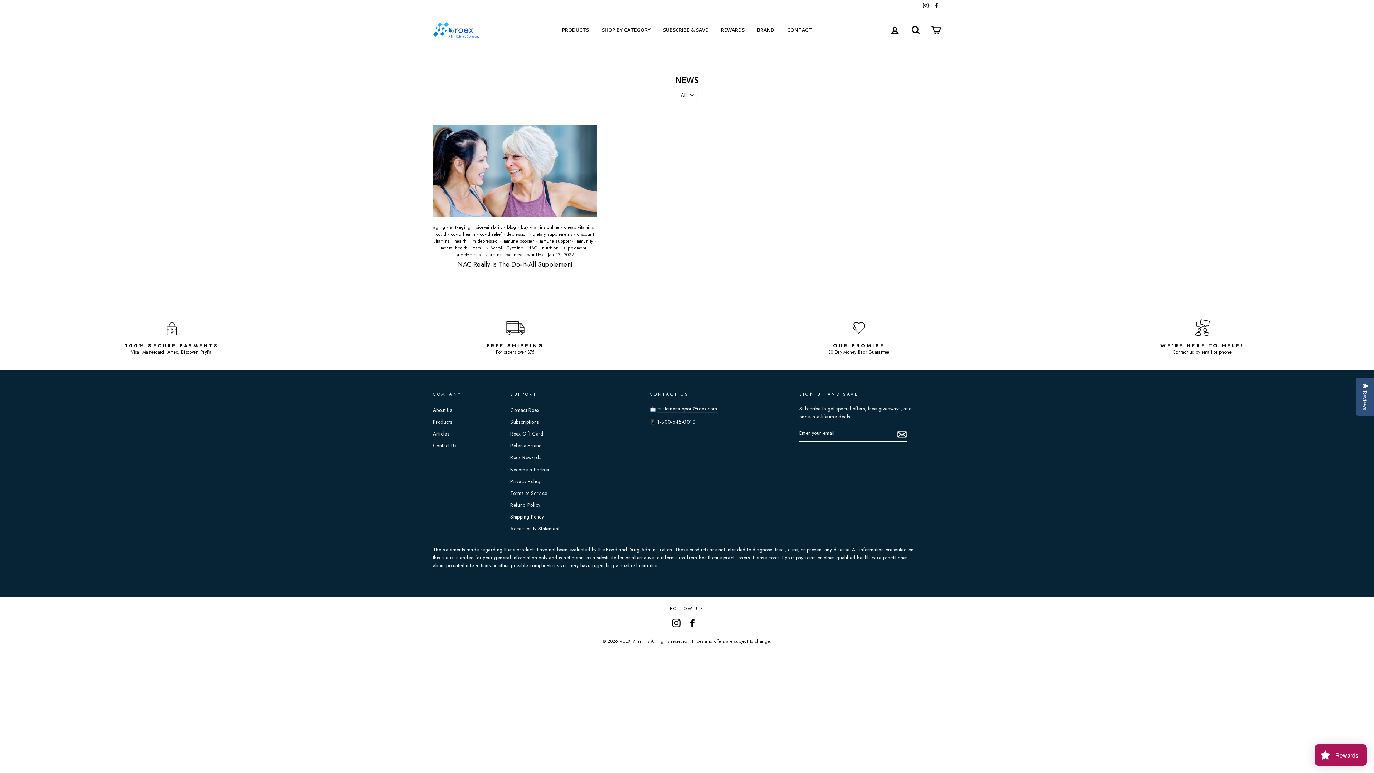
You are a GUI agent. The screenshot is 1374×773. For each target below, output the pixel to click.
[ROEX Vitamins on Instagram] (676, 622)
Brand (765, 29)
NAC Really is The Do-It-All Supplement (514, 264)
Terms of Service (528, 493)
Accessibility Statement (534, 528)
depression (517, 234)
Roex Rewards (525, 457)
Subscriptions (524, 422)
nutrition (550, 248)
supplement (574, 248)
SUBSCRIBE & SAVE (685, 29)
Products (575, 29)
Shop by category (626, 29)
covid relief (491, 234)
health (460, 241)
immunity (584, 241)
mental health (454, 248)
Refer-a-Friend (526, 445)
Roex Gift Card (527, 433)
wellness (514, 255)
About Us (442, 410)
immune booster (518, 241)
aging (439, 227)
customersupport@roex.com (687, 408)
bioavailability (489, 227)
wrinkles (535, 255)
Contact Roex (524, 410)
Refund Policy (525, 505)
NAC (532, 248)
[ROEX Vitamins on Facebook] (692, 622)
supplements (468, 255)
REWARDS (733, 29)
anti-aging (460, 227)
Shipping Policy (527, 516)
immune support (555, 241)
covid (441, 234)
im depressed (485, 241)
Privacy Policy (525, 481)
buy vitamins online (540, 227)
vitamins (493, 255)
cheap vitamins (579, 227)
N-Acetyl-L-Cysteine (504, 248)
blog (511, 227)
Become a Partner (530, 469)
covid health (463, 234)
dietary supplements (552, 234)
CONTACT (799, 29)
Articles (441, 433)
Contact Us (444, 445)
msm (476, 248)
